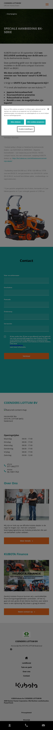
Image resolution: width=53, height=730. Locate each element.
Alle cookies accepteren (35, 122)
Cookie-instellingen (26, 129)
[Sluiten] (48, 109)
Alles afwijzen (16, 122)
